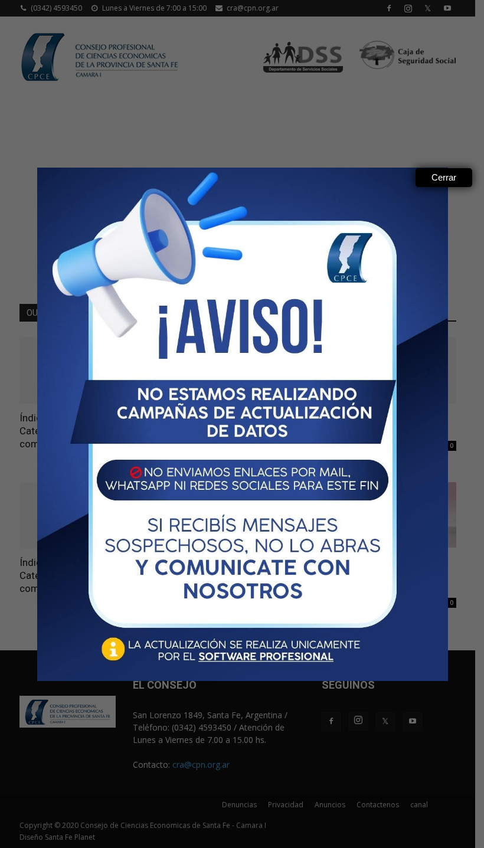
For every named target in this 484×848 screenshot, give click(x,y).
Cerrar (443, 177)
